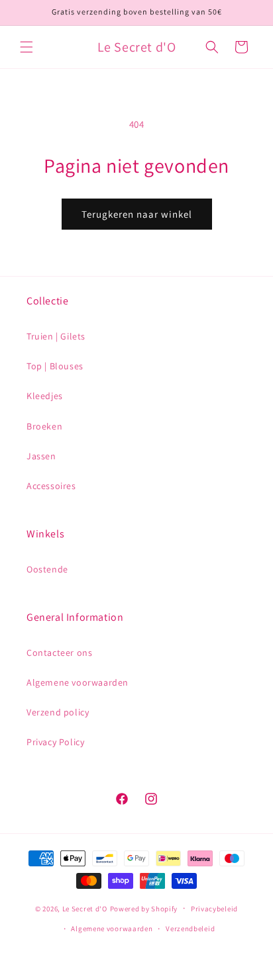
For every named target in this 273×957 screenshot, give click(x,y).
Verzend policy (58, 712)
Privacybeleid (214, 908)
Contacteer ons (59, 653)
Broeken (44, 426)
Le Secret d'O (84, 908)
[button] (26, 47)
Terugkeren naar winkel (137, 214)
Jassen (41, 456)
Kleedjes (45, 396)
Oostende (47, 569)
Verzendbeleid (190, 928)
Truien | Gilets (56, 336)
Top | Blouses (55, 366)
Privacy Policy (55, 742)
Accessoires (51, 486)
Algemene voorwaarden (78, 682)
